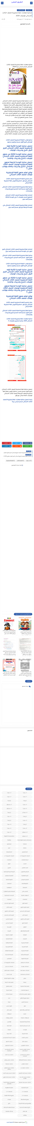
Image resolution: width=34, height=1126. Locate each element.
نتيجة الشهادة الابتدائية (9, 1107)
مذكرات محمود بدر (25, 1068)
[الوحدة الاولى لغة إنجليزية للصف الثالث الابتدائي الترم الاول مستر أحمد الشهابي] (9, 665)
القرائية (25, 935)
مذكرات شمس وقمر (9, 1060)
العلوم (24, 927)
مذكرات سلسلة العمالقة (25, 1060)
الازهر (9, 863)
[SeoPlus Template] (26, 1122)
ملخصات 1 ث (25, 1091)
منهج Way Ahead (25, 1099)
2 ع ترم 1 (9, 812)
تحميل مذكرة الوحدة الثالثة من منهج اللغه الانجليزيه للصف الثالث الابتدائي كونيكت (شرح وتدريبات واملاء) (17, 156)
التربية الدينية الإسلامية (9, 871)
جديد (9, 998)
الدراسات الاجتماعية (9, 895)
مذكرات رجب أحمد (9, 1054)
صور (25, 1006)
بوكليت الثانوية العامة (9, 978)
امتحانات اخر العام (25, 962)
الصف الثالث (21, 10)
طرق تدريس (9, 1006)
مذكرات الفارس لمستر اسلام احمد (25, 1050)
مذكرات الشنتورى (9, 1045)
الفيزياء (9, 931)
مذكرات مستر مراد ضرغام (25, 1082)
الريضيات (9, 899)
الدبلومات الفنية (25, 895)
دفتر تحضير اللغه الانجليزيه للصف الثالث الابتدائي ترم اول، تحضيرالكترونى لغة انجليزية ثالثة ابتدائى (18, 181)
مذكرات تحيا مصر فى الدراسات (25, 1055)
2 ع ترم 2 (25, 816)
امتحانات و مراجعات (24, 974)
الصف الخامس (9, 919)
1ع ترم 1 (24, 800)
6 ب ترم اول (24, 836)
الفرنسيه (9, 927)
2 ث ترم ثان (24, 812)
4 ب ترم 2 (25, 828)
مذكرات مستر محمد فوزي (9, 1077)
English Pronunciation (9, 836)
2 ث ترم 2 (25, 808)
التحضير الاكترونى (25, 871)
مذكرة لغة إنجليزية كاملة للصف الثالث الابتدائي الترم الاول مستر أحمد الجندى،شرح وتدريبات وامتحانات (17, 189)
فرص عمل (9, 1010)
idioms (24, 848)
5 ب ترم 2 (9, 828)
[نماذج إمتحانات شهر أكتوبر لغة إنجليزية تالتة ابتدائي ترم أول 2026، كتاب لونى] (9, 624)
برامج (25, 978)
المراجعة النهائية (9, 950)
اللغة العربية (25, 946)
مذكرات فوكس (24, 1064)
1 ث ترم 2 (9, 796)
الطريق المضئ (17, 2)
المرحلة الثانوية (24, 958)
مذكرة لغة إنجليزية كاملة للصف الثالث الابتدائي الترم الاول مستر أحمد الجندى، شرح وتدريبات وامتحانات (17, 257)
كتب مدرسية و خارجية (25, 1025)
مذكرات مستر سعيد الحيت (9, 1073)
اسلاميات (9, 860)
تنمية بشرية (9, 990)
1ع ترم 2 (9, 800)
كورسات (25, 1029)
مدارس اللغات (25, 1037)
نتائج (9, 1103)
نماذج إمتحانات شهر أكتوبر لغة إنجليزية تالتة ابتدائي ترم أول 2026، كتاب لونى (9, 632)
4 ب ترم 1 (9, 824)
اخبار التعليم (25, 852)
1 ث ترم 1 (25, 796)
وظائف (24, 1115)
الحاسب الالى (25, 891)
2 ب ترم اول (9, 804)
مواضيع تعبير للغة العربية (25, 1103)
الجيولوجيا (9, 887)
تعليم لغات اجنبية (9, 982)
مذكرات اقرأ (24, 1041)
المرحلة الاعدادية (9, 954)
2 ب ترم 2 (25, 804)
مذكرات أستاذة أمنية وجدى (9, 1037)
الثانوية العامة (9, 879)
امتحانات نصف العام (9, 970)
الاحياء (24, 863)
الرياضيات (25, 899)
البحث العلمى (25, 867)
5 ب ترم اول (24, 832)
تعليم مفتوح (9, 986)
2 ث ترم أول (9, 808)
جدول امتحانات (9, 994)
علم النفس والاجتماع (25, 1010)
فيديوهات (9, 1014)
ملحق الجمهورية (9, 1087)
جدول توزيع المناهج (24, 998)
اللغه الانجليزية (24, 950)
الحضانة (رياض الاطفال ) (9, 891)
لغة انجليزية (25, 1033)
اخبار (9, 848)
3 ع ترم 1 (25, 824)
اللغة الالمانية (9, 939)
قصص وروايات (9, 1018)
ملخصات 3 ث (25, 1095)
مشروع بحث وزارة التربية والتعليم (9, 1083)
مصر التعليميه (24, 1087)
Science (25, 844)
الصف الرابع (25, 923)
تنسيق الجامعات (25, 990)
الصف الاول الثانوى (25, 907)
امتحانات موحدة (24, 966)
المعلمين (9, 958)
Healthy (9, 840)
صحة (9, 1002)
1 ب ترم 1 (25, 792)
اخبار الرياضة (9, 852)
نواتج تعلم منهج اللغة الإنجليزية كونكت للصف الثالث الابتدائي (19, 174)
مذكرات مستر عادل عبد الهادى (25, 1078)
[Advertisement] (17, 46)
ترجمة (24, 982)
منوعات (9, 1099)
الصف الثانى (25, 915)
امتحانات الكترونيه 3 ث (9, 962)
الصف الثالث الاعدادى (25, 911)
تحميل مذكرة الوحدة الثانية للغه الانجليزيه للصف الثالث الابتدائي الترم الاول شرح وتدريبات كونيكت (17, 148)
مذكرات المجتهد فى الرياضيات (9, 1050)
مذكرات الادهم (9, 1041)
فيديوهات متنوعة (25, 1018)
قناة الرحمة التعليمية (25, 1021)
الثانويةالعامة (25, 883)
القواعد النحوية (9, 935)
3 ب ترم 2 (25, 820)
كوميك (9, 1029)
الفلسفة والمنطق (25, 931)
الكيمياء (25, 939)
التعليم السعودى (9, 875)
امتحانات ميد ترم (9, 966)
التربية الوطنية (25, 875)
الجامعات (9, 883)
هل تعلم (25, 1111)
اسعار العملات (24, 860)
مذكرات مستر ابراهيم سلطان (9, 1068)
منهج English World (9, 1095)
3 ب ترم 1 (29, 10)
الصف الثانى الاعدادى (9, 915)
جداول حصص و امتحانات (25, 994)
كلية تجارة (9, 1025)
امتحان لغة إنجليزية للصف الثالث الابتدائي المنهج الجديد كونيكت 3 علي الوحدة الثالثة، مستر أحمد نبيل (18, 197)
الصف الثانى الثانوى (25, 919)
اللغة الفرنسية (9, 946)
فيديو (25, 1014)
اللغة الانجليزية (9, 460)
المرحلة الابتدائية (25, 954)
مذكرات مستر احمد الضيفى (25, 1073)
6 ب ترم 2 (9, 832)
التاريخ (9, 867)
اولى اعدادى (9, 974)
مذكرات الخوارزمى (25, 1045)
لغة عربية (9, 1033)
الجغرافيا (25, 887)
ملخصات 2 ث (9, 1091)
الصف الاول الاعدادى (9, 903)
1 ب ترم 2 (9, 792)
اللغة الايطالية (9, 942)
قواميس (9, 1021)
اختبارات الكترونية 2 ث (25, 856)
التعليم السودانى (25, 879)
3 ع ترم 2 (9, 820)
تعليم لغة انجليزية (25, 986)
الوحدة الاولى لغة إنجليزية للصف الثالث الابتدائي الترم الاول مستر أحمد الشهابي (9, 673)
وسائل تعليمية (9, 1111)
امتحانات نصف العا (24, 970)
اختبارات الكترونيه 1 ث (9, 856)
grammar (9, 844)
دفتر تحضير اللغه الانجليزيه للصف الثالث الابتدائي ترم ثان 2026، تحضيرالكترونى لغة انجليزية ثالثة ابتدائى (25, 633)
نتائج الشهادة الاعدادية (25, 1107)
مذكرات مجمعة (9, 1064)
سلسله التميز (25, 1002)
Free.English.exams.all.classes (24, 840)
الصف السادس (9, 923)
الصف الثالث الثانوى (9, 911)
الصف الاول (24, 903)
